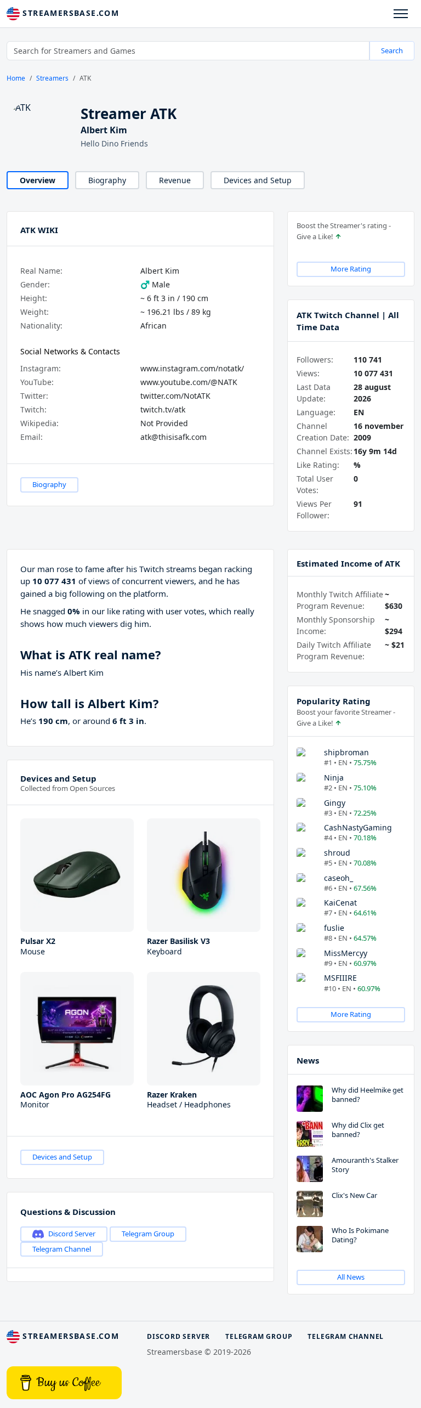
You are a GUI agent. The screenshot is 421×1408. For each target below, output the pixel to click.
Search (392, 50)
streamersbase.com (69, 13)
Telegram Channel (61, 1249)
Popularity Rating (334, 700)
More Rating (351, 269)
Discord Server (71, 1234)
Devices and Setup (258, 180)
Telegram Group (148, 1234)
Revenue (175, 180)
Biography (107, 180)
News (308, 1060)
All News (351, 1277)
